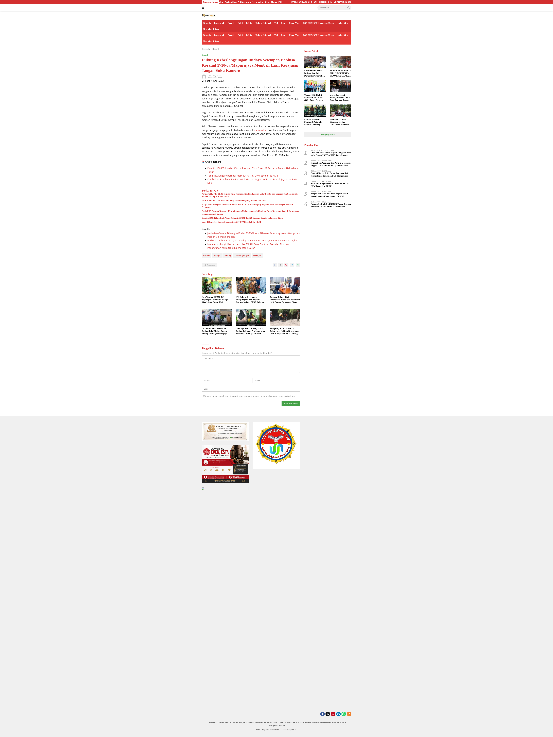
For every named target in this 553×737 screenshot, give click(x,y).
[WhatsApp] (343, 714)
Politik (249, 23)
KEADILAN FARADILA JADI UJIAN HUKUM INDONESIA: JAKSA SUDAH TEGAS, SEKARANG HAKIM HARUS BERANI (299, 2)
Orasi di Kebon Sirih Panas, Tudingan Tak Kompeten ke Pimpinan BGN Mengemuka (329, 174)
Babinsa (206, 255)
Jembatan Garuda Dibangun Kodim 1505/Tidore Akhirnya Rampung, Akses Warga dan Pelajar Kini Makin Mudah (340, 122)
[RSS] (349, 714)
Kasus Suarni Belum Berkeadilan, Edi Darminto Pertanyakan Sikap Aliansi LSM (314, 73)
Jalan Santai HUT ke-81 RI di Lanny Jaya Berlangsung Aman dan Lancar (234, 200)
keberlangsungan (241, 255)
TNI (276, 23)
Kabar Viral (294, 23)
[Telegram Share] (292, 265)
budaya (217, 255)
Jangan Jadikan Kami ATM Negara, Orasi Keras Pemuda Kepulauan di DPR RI (329, 195)
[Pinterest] (333, 714)
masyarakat (260, 130)
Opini (240, 23)
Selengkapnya (327, 134)
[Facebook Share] (275, 265)
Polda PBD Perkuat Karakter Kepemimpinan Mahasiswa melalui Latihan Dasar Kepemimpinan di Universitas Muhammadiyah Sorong (250, 212)
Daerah (231, 23)
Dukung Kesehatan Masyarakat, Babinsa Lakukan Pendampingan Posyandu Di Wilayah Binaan (250, 331)
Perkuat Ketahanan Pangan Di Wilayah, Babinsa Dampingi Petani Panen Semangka (252, 240)
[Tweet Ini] (280, 265)
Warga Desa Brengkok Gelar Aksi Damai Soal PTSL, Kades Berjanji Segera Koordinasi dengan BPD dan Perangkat (247, 205)
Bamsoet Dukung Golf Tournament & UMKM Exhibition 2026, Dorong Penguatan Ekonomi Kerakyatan (285, 300)
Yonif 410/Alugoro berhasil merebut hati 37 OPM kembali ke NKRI (242, 175)
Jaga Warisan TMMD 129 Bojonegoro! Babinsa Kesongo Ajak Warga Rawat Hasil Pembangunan (215, 300)
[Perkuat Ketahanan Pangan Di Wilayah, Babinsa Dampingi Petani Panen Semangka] (315, 110)
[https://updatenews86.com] (209, 15)
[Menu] (204, 7)
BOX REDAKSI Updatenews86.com (318, 23)
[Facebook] (322, 714)
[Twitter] (327, 714)
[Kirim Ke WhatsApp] (298, 265)
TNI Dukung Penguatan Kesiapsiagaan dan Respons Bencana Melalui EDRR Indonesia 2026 (250, 300)
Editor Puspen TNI (214, 76)
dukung (227, 255)
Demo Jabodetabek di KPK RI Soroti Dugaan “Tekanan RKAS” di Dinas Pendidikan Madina (331, 205)
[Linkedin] (338, 714)
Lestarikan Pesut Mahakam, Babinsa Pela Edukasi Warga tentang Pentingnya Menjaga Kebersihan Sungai (214, 331)
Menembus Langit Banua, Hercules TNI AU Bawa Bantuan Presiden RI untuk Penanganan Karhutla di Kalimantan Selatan (340, 98)
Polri (283, 23)
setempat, (257, 255)
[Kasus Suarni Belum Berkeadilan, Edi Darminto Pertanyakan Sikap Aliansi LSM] (315, 62)
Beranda (207, 23)
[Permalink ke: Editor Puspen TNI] (204, 76)
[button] (348, 7)
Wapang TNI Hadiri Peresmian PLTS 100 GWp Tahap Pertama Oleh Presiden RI (313, 98)
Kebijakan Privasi (211, 29)
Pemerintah (219, 23)
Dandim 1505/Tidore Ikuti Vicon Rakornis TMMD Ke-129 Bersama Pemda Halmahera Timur (243, 218)
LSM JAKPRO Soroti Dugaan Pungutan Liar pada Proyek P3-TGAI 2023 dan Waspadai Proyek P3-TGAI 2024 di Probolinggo (331, 154)
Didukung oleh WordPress (267, 729)
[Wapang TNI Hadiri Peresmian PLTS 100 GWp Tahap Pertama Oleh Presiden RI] (315, 86)
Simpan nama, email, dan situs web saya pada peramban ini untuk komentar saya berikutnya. (249, 396)
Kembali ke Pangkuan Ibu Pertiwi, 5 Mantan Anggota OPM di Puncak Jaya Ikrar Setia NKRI (331, 164)
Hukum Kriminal (263, 23)
